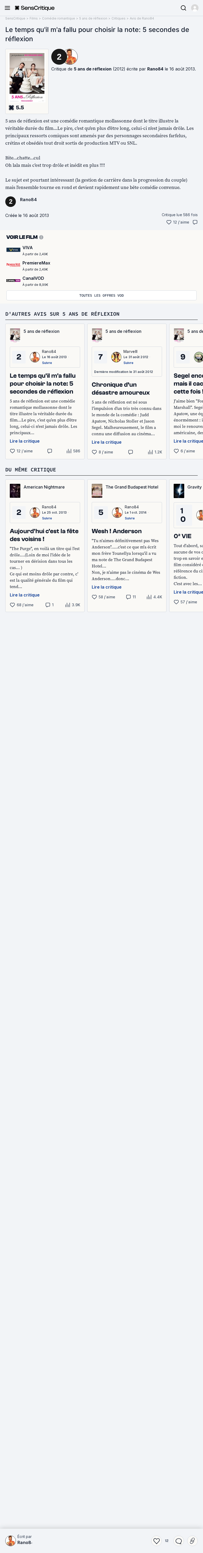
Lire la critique (25, 441)
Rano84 (155, 69)
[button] (195, 8)
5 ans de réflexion (93, 18)
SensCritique (15, 18)
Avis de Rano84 (142, 18)
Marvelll (130, 351)
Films (34, 18)
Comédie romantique (58, 18)
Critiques (119, 18)
